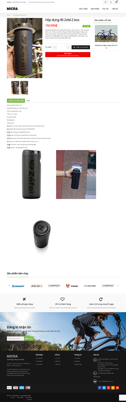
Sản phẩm (40, 364)
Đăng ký (77, 361)
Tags (28, 101)
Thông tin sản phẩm (16, 101)
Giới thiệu (39, 361)
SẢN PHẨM (20, 397)
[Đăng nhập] (105, 2)
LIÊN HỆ (29, 399)
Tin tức (58, 358)
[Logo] (12, 356)
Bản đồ (58, 361)
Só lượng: (48, 47)
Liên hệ (58, 364)
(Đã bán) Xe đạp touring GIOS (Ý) (106, 45)
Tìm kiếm (77, 358)
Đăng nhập (78, 364)
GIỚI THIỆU (28, 397)
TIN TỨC (13, 397)
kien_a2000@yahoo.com (105, 381)
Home (8, 15)
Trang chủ (40, 358)
